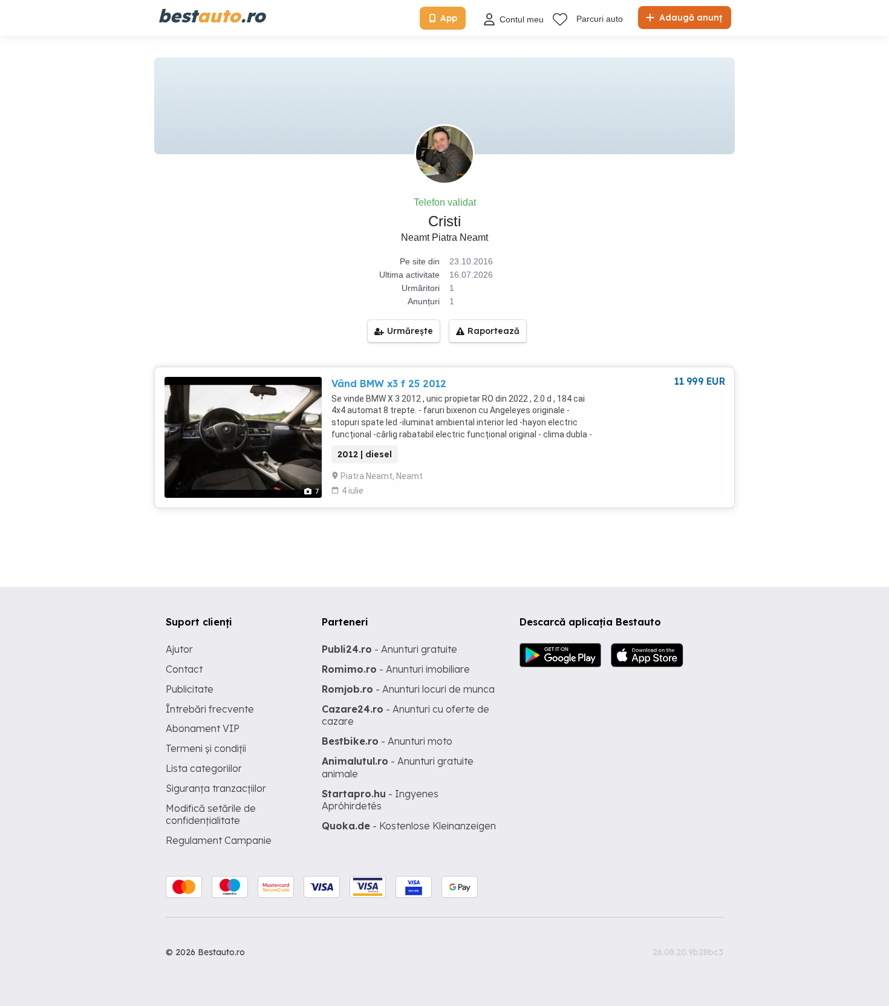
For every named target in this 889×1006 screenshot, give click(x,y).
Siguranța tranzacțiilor (216, 788)
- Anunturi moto (387, 741)
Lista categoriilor (204, 768)
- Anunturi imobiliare (396, 669)
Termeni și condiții (206, 748)
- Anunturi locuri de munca (408, 689)
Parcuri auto (599, 19)
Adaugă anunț (689, 17)
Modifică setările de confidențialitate (211, 814)
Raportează (493, 330)
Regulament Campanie (219, 840)
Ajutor (179, 649)
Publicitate (189, 689)
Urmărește (410, 330)
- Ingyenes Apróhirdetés (380, 800)
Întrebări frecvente (210, 709)
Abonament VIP (202, 728)
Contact (184, 669)
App (448, 18)
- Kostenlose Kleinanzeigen (409, 826)
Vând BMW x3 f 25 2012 (388, 383)
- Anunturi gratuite (389, 649)
